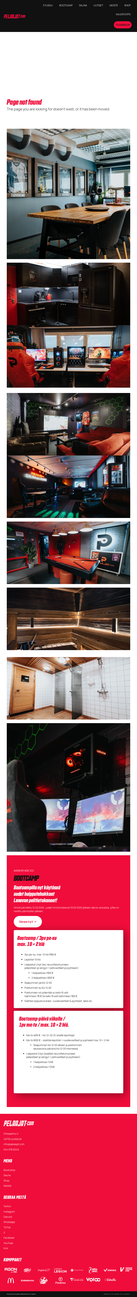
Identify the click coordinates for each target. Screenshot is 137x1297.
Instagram (9, 1211)
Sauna (7, 1175)
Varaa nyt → (28, 922)
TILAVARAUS (123, 24)
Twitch (7, 1206)
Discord (8, 1216)
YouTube (8, 1243)
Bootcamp (9, 1170)
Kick (6, 1248)
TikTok (7, 1227)
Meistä (7, 1185)
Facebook (9, 1237)
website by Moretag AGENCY (117, 1294)
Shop (6, 1180)
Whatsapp (9, 1222)
